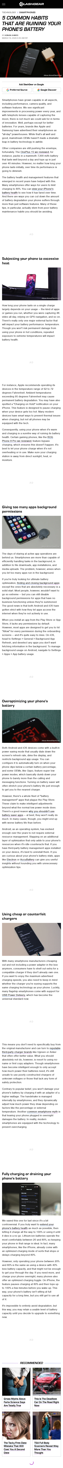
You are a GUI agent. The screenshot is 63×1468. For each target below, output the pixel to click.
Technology (9, 13)
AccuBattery (27, 859)
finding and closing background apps (38, 583)
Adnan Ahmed (11, 35)
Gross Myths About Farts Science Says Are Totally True (14, 1402)
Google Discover (49, 90)
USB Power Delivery (13, 995)
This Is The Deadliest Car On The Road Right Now (46, 1402)
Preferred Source (18, 90)
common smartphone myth (42, 1111)
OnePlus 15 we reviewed (35, 152)
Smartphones (27, 13)
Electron (11, 859)
